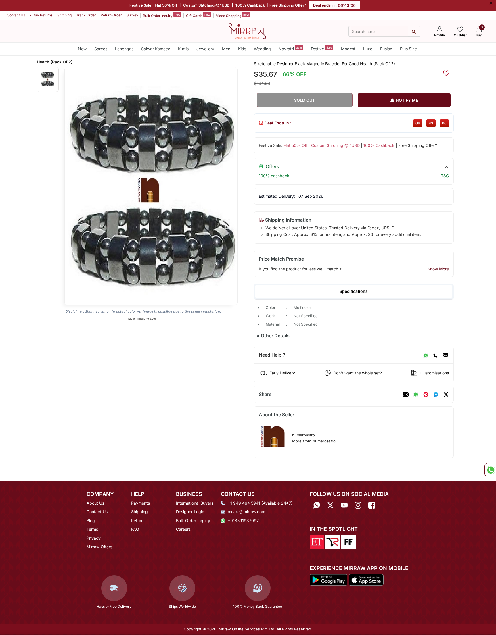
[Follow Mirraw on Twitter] (330, 505)
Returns (138, 520)
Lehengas (124, 48)
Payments (140, 503)
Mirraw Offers (99, 546)
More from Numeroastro (314, 441)
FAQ (135, 529)
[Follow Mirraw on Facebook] (371, 505)
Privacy (94, 538)
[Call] (435, 355)
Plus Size (408, 48)
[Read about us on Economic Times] (317, 541)
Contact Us (16, 15)
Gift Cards (198, 15)
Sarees (100, 48)
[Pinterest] (426, 394)
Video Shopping (232, 15)
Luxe (367, 48)
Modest (348, 48)
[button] (47, 79)
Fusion (386, 48)
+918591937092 (243, 520)
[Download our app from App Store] (366, 579)
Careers (183, 529)
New (82, 48)
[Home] (247, 31)
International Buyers (194, 503)
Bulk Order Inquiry (161, 15)
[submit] (414, 31)
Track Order (86, 15)
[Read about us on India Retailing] (332, 541)
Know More (438, 268)
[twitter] (446, 394)
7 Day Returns (41, 15)
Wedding (262, 48)
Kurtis (183, 48)
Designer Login (190, 511)
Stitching (64, 15)
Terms (92, 529)
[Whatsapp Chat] (490, 469)
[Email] (445, 355)
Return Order (111, 15)
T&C (445, 175)
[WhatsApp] (426, 355)
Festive (321, 48)
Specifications (354, 291)
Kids (242, 48)
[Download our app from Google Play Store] (329, 579)
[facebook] (436, 394)
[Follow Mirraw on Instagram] (358, 505)
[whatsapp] (416, 394)
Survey (132, 15)
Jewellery (205, 48)
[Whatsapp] (316, 505)
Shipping (139, 511)
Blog (91, 520)
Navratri (290, 48)
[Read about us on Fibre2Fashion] (348, 541)
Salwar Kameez (155, 48)
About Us (95, 503)
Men (226, 48)
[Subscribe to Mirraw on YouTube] (344, 505)
